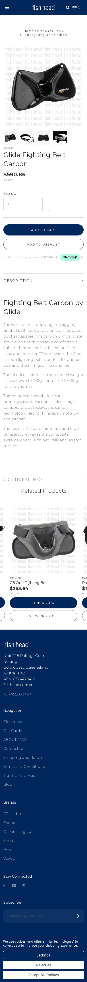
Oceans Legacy (17, 832)
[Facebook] (4, 886)
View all (10, 858)
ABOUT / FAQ (15, 740)
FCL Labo (12, 814)
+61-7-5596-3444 (17, 694)
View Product (43, 616)
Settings (43, 955)
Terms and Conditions (24, 766)
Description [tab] (18, 281)
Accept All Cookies (43, 974)
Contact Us (13, 749)
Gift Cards (12, 731)
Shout (9, 841)
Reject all (43, 965)
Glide (8, 147)
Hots (7, 849)
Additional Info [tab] (22, 479)
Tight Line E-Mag (19, 775)
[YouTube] (14, 886)
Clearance (12, 722)
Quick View (43, 603)
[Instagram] (24, 886)
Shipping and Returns (24, 757)
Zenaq (9, 823)
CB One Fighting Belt (29, 583)
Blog (7, 784)
